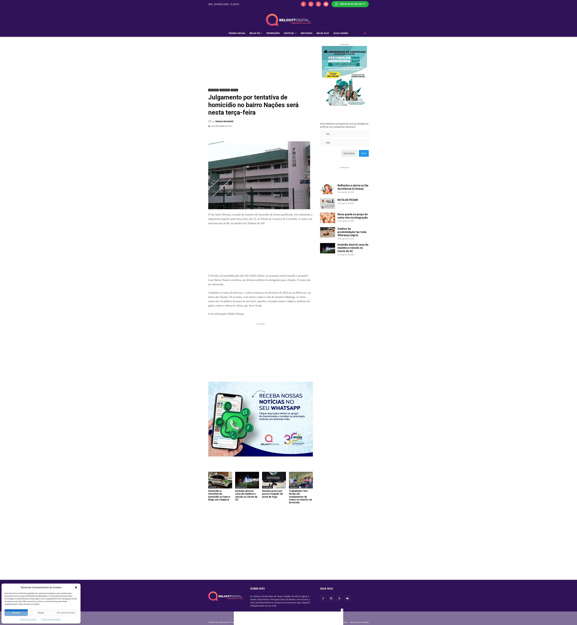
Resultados (349, 153)
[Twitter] (318, 4)
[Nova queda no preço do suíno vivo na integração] (327, 218)
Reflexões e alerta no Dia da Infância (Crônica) (352, 187)
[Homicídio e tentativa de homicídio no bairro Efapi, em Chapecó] (220, 480)
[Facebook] (303, 4)
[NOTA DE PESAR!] (327, 203)
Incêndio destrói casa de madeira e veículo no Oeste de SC (246, 495)
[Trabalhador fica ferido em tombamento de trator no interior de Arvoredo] (301, 480)
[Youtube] (325, 4)
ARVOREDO (294, 487)
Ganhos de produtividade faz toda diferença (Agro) (351, 232)
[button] (76, 587)
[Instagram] (310, 4)
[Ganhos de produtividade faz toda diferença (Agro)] (327, 232)
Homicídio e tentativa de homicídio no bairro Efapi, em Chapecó (219, 495)
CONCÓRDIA (213, 90)
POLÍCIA (234, 90)
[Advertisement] (260, 65)
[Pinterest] (250, 134)
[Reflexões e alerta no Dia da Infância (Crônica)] (327, 189)
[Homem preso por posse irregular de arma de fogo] (274, 480)
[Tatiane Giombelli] (210, 121)
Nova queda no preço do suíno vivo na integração (352, 216)
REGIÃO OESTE (241, 487)
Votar (363, 153)
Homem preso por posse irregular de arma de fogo (272, 494)
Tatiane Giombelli (224, 121)
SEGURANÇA (224, 90)
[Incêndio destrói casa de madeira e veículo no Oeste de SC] (247, 480)
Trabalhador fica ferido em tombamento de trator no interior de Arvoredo (300, 497)
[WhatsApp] (257, 134)
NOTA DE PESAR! (347, 199)
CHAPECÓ (212, 487)
